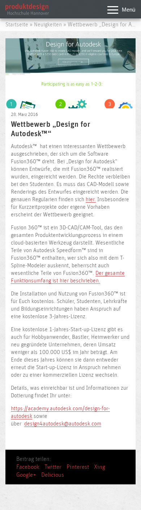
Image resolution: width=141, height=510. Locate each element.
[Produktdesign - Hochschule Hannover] (27, 13)
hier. (91, 199)
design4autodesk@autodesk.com (62, 424)
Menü (128, 10)
